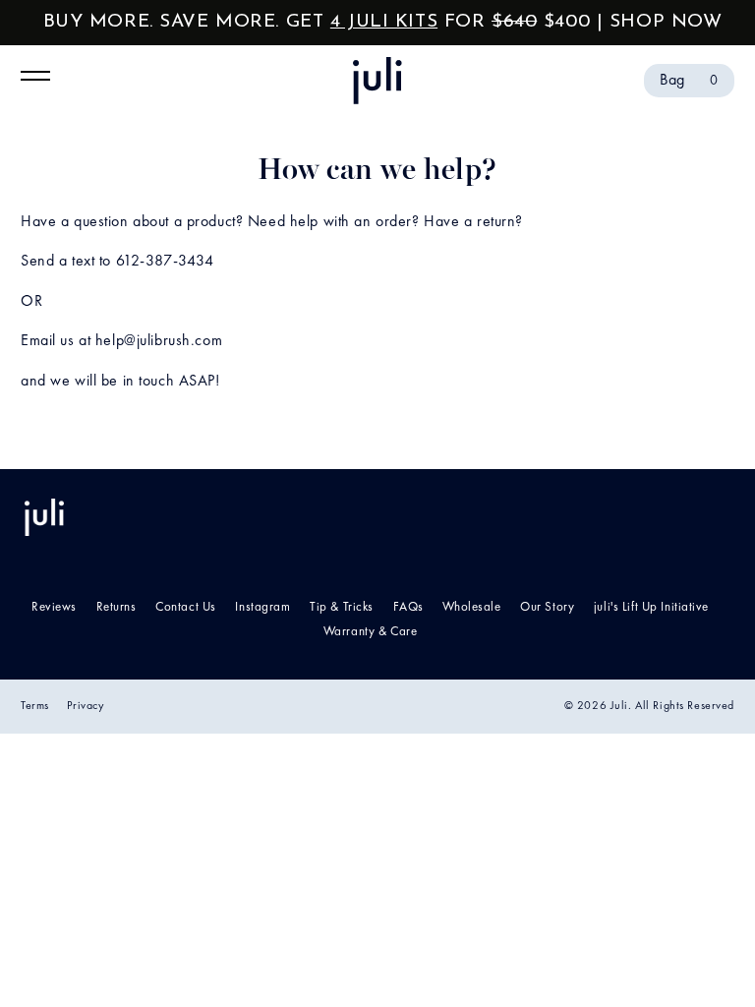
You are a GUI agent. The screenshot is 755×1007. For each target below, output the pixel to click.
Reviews (54, 607)
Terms (35, 706)
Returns (116, 607)
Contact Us (185, 607)
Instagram (262, 607)
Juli (619, 706)
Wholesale (471, 607)
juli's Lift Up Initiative (651, 607)
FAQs (408, 607)
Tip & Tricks (342, 607)
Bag (689, 81)
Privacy (85, 706)
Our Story (547, 607)
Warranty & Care (370, 631)
